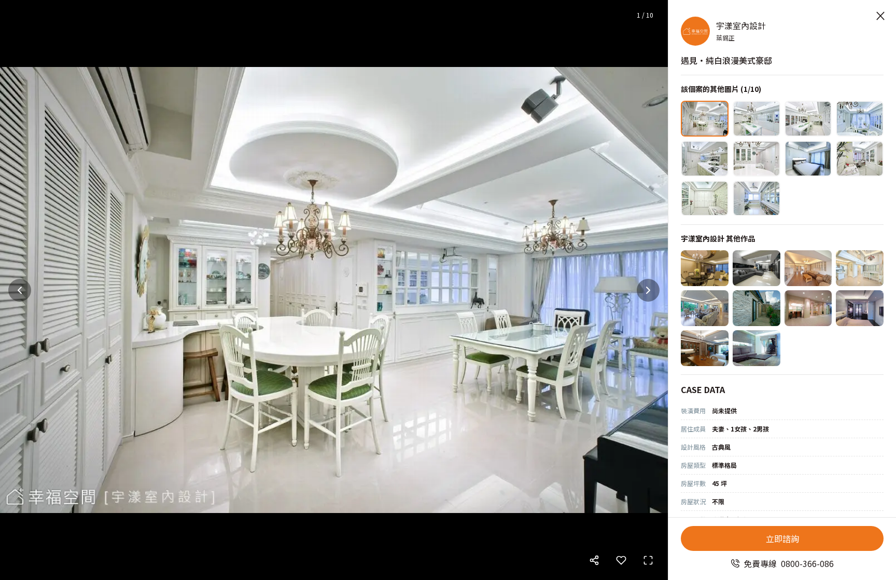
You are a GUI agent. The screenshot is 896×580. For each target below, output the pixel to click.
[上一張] (19, 290)
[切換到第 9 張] (705, 199)
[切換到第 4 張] (860, 119)
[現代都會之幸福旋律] (705, 268)
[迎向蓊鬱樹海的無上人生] (705, 308)
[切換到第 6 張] (756, 159)
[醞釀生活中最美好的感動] (808, 268)
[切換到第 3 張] (808, 119)
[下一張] (648, 290)
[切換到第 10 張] (756, 199)
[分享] (594, 560)
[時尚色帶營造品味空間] (756, 268)
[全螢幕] (648, 560)
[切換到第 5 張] (705, 159)
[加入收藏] (621, 560)
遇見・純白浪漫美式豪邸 (726, 60)
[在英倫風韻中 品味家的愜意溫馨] (705, 348)
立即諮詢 (782, 538)
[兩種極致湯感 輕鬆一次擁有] (756, 308)
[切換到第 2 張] (756, 119)
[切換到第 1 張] (705, 119)
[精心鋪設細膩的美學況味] (860, 268)
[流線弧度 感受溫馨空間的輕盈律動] (808, 308)
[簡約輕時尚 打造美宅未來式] (860, 308)
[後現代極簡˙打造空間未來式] (756, 348)
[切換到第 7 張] (808, 159)
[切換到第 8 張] (860, 159)
